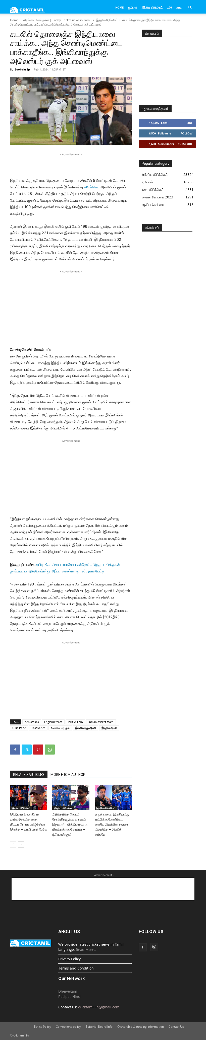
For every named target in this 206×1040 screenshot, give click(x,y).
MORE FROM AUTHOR (67, 775)
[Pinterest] (38, 750)
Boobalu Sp (22, 69)
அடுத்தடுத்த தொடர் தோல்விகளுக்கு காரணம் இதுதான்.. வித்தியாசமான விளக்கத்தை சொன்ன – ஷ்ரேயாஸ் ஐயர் (70, 824)
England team (53, 722)
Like (189, 123)
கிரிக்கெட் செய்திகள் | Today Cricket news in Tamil (57, 20)
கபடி (179, 7)
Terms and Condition (76, 968)
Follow (186, 133)
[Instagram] (154, 947)
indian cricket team (101, 722)
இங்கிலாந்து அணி (85, 728)
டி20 (169, 7)
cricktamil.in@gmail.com (98, 1007)
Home (119, 7)
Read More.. (86, 949)
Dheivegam (67, 991)
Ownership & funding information (140, 1026)
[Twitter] (27, 750)
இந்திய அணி (109, 728)
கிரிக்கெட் (91, 187)
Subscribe (185, 144)
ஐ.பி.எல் (132, 7)
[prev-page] (13, 844)
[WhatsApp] (50, 750)
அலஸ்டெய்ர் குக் (60, 728)
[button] (190, 7)
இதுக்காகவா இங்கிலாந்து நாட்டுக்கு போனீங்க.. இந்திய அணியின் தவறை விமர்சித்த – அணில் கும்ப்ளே (112, 824)
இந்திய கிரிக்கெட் (152, 7)
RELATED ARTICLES (28, 775)
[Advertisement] (71, 164)
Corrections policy (68, 1026)
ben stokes (32, 722)
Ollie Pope (19, 728)
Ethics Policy (42, 1026)
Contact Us (176, 1026)
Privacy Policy (69, 958)
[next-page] (21, 844)
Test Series (38, 728)
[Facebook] (15, 750)
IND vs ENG (75, 722)
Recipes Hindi (69, 996)
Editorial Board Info (99, 1026)
